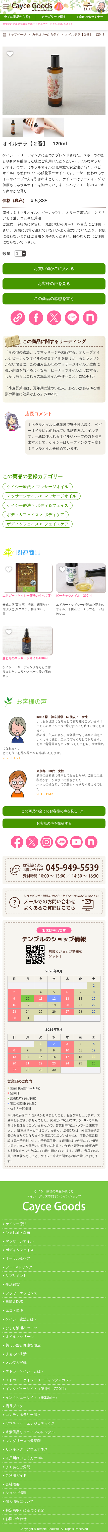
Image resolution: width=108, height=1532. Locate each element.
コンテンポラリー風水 (23, 1415)
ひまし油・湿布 (18, 1233)
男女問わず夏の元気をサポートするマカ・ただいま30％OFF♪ (37, 24)
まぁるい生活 (16, 1354)
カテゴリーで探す (54, 17)
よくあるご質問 (18, 1467)
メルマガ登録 (16, 1362)
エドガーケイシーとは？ (25, 1371)
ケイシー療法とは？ (21, 1319)
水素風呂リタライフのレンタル (30, 1432)
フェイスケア (56, 524)
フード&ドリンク (19, 1267)
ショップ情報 (16, 1493)
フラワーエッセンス (21, 1293)
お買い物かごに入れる (54, 268)
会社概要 (13, 1484)
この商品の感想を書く (54, 298)
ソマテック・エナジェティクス (30, 1423)
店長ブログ (14, 1406)
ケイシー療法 (19, 487)
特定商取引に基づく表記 (25, 1510)
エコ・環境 (14, 1310)
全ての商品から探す (17, 17)
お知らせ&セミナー (90, 17)
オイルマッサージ (20, 1337)
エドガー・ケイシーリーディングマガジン (39, 1380)
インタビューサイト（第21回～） (32, 1397)
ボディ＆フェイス (52, 505)
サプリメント (16, 1276)
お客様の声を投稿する (54, 823)
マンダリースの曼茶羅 (23, 1441)
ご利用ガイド (16, 1475)
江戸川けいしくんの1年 (24, 1458)
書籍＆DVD (14, 1302)
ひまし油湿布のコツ (21, 1328)
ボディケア (54, 515)
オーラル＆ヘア (18, 1258)
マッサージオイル (52, 487)
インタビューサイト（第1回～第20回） (37, 1389)
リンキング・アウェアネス (27, 1449)
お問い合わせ (16, 1519)
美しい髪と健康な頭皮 (23, 1345)
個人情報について (20, 1501)
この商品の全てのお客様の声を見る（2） (54, 811)
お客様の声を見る (54, 283)
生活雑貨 (13, 1284)
